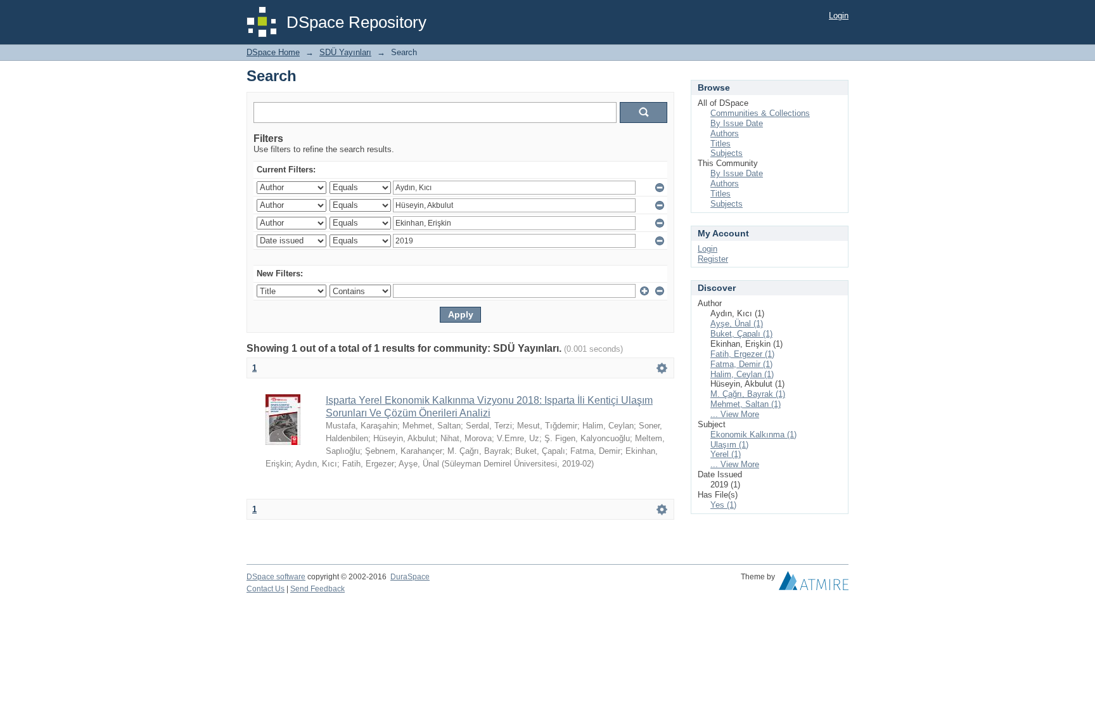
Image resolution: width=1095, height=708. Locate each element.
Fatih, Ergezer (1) (742, 354)
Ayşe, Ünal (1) (736, 323)
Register (713, 259)
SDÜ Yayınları (345, 52)
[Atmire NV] (813, 583)
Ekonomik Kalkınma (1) (753, 434)
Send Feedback (317, 588)
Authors (724, 133)
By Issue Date (736, 123)
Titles (720, 143)
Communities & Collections (760, 113)
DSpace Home (273, 52)
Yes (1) (723, 505)
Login (838, 15)
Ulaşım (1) (729, 444)
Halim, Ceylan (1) (742, 374)
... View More (734, 414)
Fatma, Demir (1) (741, 364)
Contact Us (266, 588)
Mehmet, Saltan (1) (745, 404)
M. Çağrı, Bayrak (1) (747, 394)
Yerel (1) (725, 454)
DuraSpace (410, 576)
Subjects (726, 153)
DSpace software (276, 576)
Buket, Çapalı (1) (741, 333)
